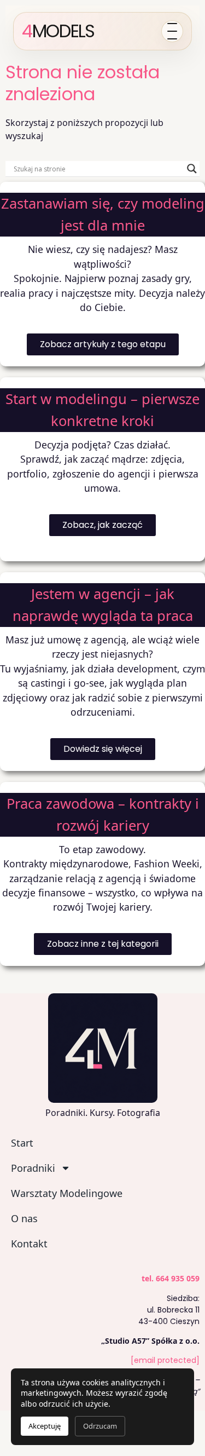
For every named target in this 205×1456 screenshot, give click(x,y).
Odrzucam (100, 1426)
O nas (24, 1218)
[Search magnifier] (192, 168)
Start (22, 1142)
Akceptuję (44, 1426)
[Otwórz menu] (172, 31)
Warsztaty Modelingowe (66, 1193)
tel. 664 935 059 (171, 1278)
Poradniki (33, 1168)
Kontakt (29, 1243)
